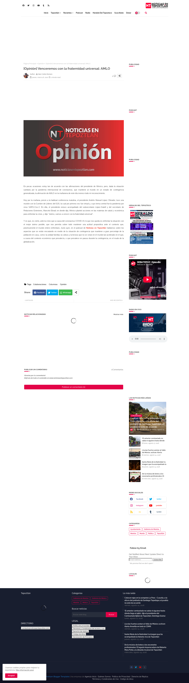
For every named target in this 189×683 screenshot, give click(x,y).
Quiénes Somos (104, 677)
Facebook (41, 293)
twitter (159, 499)
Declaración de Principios (83, 637)
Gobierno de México (99, 598)
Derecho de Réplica (140, 677)
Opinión (41, 64)
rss (140, 512)
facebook (139, 499)
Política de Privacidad (121, 677)
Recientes (67, 13)
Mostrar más (118, 314)
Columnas (53, 284)
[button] (145, 12)
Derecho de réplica (80, 631)
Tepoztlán (55, 13)
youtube (159, 505)
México (85, 602)
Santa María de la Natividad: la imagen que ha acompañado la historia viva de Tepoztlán (154, 464)
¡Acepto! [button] (11, 676)
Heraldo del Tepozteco (102, 13)
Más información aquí (25, 670)
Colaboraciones (39, 284)
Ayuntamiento (135, 529)
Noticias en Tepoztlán (96, 228)
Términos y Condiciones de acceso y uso (89, 628)
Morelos (133, 533)
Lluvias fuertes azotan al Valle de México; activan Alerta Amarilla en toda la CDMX (154, 452)
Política (151, 533)
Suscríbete (119, 13)
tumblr (159, 512)
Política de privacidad (81, 626)
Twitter (54, 293)
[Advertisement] (94, 37)
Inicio (46, 13)
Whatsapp (67, 293)
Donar (128, 13)
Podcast (79, 13)
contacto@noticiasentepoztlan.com (35, 628)
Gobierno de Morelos (151, 529)
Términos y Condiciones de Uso (105, 679)
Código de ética (79, 634)
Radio (87, 13)
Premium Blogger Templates (57, 677)
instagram (139, 505)
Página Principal (30, 64)
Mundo (142, 533)
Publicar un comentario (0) (73, 387)
